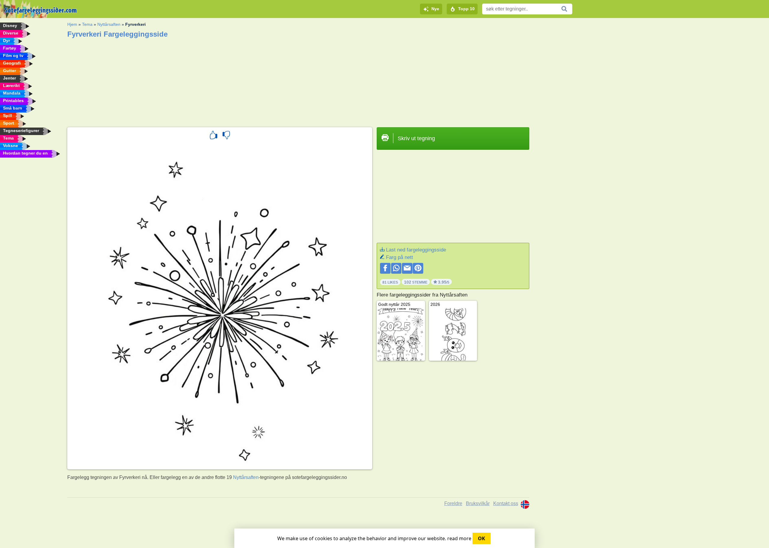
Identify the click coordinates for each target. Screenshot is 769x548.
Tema (87, 24)
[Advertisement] (247, 81)
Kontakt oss (505, 503)
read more (459, 538)
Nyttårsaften (108, 24)
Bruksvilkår (478, 503)
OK (481, 538)
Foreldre (453, 503)
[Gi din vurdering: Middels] (226, 136)
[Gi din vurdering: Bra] (213, 136)
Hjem (72, 24)
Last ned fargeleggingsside (416, 250)
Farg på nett (399, 257)
